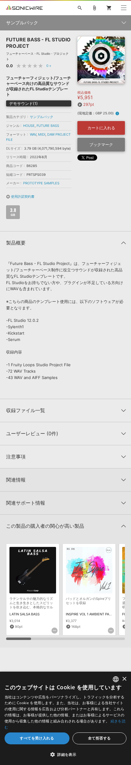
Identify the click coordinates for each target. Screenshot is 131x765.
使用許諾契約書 (20, 196)
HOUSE (29, 125)
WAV (33, 134)
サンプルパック (41, 117)
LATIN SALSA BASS (24, 614)
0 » (48, 66)
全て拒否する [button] (99, 738)
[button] (65, 754)
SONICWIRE (24, 8)
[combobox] (116, 679)
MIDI (41, 134)
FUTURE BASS (48, 125)
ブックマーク (101, 144)
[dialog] (65, 718)
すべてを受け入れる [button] (37, 738)
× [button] (124, 679)
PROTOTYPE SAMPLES (41, 183)
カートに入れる (101, 127)
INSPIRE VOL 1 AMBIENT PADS (90, 614)
